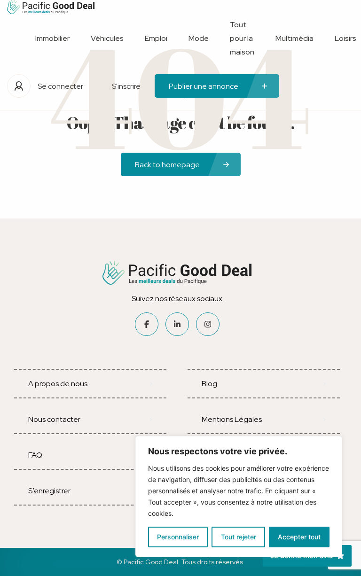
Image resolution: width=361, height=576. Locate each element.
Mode (198, 38)
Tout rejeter (238, 537)
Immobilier (52, 38)
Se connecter (60, 86)
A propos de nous (57, 384)
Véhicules (107, 38)
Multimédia (294, 38)
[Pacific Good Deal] (50, 7)
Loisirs (345, 38)
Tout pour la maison (242, 38)
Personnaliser (178, 537)
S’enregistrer (49, 491)
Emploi (156, 38)
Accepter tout (299, 537)
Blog (209, 384)
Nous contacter (54, 419)
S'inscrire (126, 86)
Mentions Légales (232, 419)
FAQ (35, 455)
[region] (238, 496)
